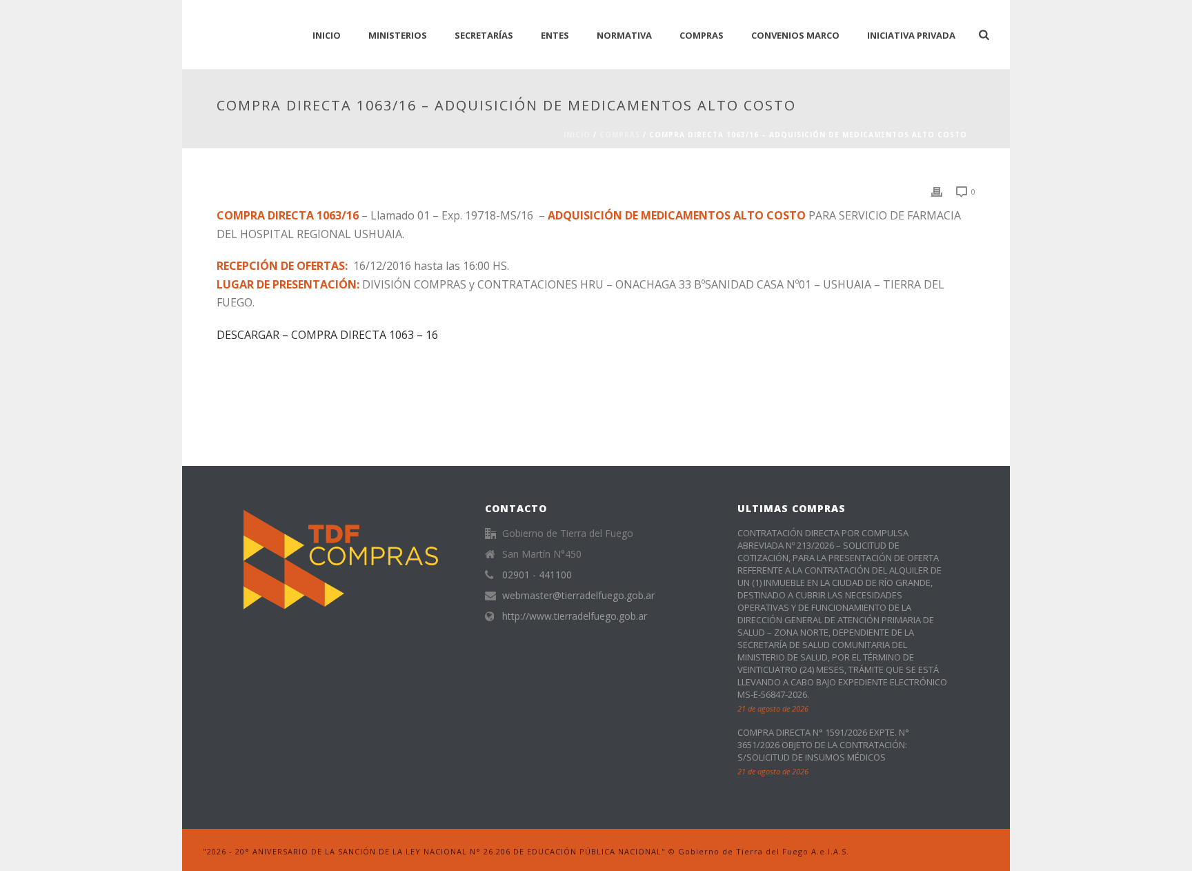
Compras (701, 35)
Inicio (577, 134)
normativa (624, 35)
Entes (555, 35)
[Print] (936, 191)
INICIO (326, 35)
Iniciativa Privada (911, 35)
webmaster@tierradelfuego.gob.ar (578, 595)
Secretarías (484, 35)
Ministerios (397, 35)
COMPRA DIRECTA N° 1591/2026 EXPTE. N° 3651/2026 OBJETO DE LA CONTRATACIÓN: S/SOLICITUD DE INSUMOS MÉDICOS (823, 744)
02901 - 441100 (537, 575)
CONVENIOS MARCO (795, 35)
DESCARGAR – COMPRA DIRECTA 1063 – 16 (327, 334)
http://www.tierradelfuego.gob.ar (574, 616)
